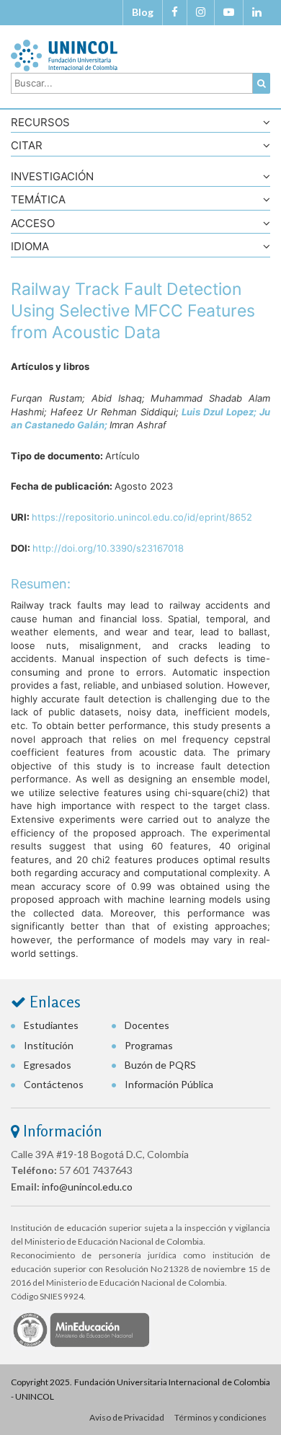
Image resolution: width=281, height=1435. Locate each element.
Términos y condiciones (220, 1417)
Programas (149, 1045)
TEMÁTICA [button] (38, 200)
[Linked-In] (257, 12)
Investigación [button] (52, 177)
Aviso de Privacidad (126, 1417)
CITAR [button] (27, 146)
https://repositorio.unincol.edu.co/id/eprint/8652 (142, 517)
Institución (48, 1045)
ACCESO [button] (33, 224)
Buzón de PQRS (160, 1065)
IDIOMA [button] (30, 247)
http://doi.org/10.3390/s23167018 (108, 548)
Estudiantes (51, 1025)
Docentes (147, 1025)
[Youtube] (228, 12)
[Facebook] (174, 12)
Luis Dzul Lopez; (220, 412)
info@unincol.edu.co (87, 1186)
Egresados (47, 1065)
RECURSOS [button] (40, 123)
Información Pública (169, 1084)
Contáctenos (54, 1084)
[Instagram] (200, 12)
